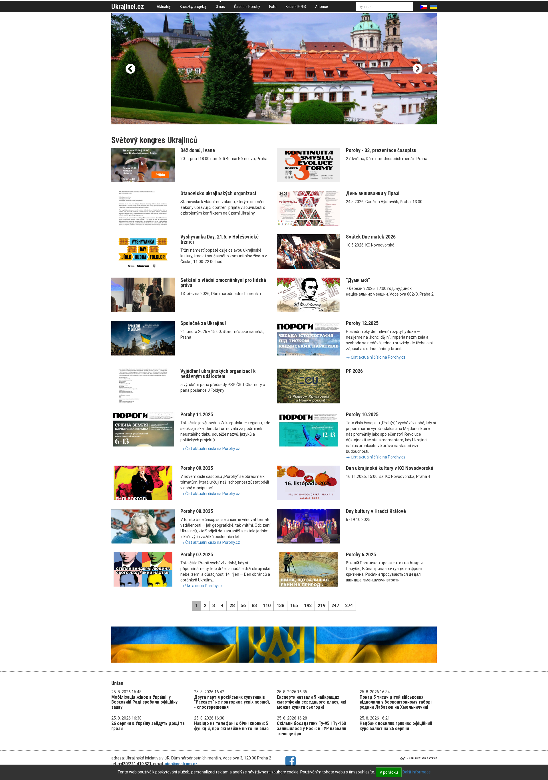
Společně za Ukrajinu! (203, 323)
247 (335, 605)
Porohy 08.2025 (196, 511)
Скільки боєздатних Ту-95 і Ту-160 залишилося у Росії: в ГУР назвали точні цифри (311, 728)
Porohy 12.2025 (362, 323)
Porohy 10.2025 (362, 414)
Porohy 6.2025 (361, 554)
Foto (273, 6)
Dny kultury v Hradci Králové (376, 511)
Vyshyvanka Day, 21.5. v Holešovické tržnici (219, 239)
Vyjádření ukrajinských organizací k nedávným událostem (218, 373)
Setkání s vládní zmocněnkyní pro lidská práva (223, 282)
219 (321, 605)
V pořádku (389, 772)
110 (267, 605)
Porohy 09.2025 (196, 468)
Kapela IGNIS (296, 6)
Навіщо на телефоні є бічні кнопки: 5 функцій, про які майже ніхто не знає (231, 726)
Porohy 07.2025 (196, 554)
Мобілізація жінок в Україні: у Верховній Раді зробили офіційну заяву (144, 702)
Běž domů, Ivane (197, 150)
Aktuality (164, 6)
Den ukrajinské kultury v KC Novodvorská (389, 468)
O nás (220, 6)
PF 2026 (354, 371)
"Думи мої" (358, 280)
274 (349, 605)
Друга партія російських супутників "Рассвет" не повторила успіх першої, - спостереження (232, 702)
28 (232, 605)
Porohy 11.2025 (196, 414)
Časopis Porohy (247, 6)
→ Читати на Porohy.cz (201, 585)
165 (294, 605)
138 (280, 605)
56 (243, 605)
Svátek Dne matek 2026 (371, 237)
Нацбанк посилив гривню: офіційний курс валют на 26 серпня (396, 726)
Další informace (416, 772)
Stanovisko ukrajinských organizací (218, 193)
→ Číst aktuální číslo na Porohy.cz (376, 357)
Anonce (321, 6)
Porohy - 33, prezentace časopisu (381, 150)
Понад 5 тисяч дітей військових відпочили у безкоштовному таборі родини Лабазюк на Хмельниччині (396, 702)
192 (308, 605)
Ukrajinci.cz (127, 7)
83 (254, 605)
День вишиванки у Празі (373, 193)
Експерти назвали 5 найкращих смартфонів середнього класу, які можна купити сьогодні (311, 702)
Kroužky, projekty (193, 6)
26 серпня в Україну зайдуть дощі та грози (148, 726)
